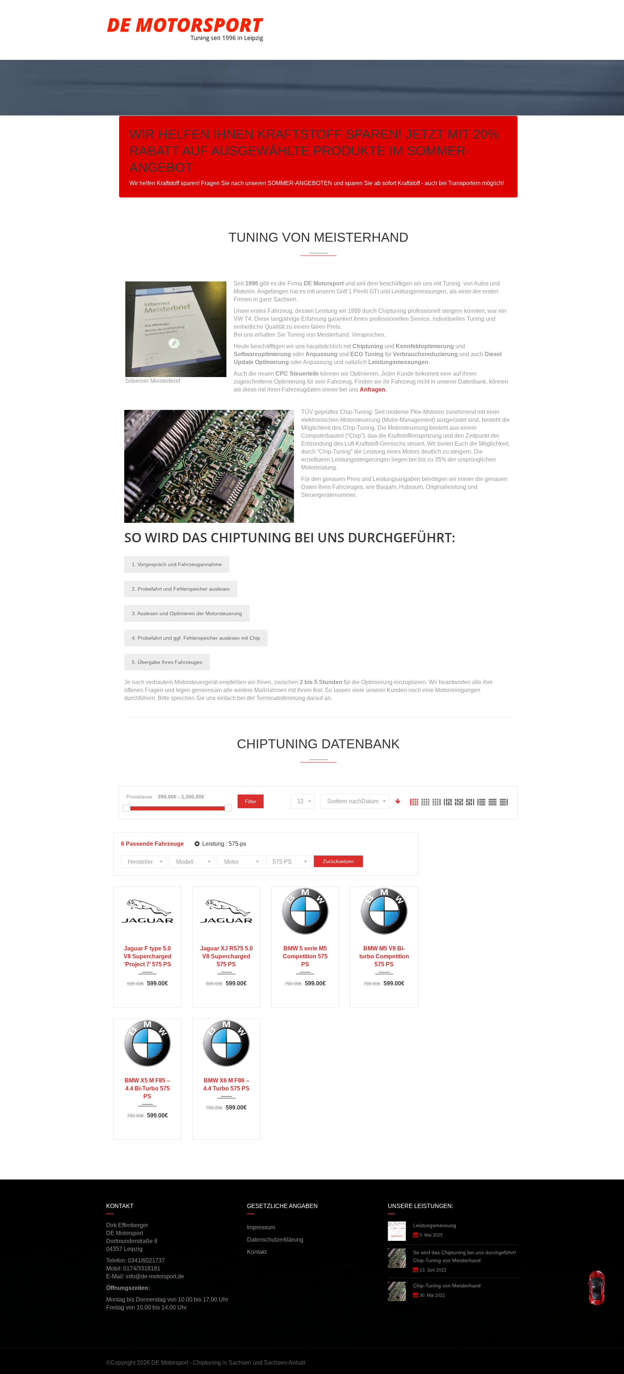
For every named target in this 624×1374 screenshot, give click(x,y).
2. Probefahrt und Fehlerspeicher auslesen (181, 589)
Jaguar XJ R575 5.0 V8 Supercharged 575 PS (226, 956)
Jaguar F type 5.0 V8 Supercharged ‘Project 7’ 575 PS (148, 956)
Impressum (261, 1227)
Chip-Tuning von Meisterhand (447, 1285)
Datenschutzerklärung (275, 1240)
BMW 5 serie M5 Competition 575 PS (305, 956)
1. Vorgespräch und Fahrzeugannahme (177, 564)
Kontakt (256, 1252)
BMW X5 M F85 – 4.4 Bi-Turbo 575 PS (147, 1088)
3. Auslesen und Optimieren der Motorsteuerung (187, 613)
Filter (250, 801)
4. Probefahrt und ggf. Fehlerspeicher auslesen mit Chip (196, 638)
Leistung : (223, 844)
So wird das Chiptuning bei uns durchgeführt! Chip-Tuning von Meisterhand (464, 1256)
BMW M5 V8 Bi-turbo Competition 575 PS (384, 956)
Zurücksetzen (338, 861)
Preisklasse (139, 797)
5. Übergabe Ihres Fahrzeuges (167, 662)
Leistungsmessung (434, 1225)
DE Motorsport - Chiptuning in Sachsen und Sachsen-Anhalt (228, 1363)
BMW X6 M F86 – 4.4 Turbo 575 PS (226, 1084)
